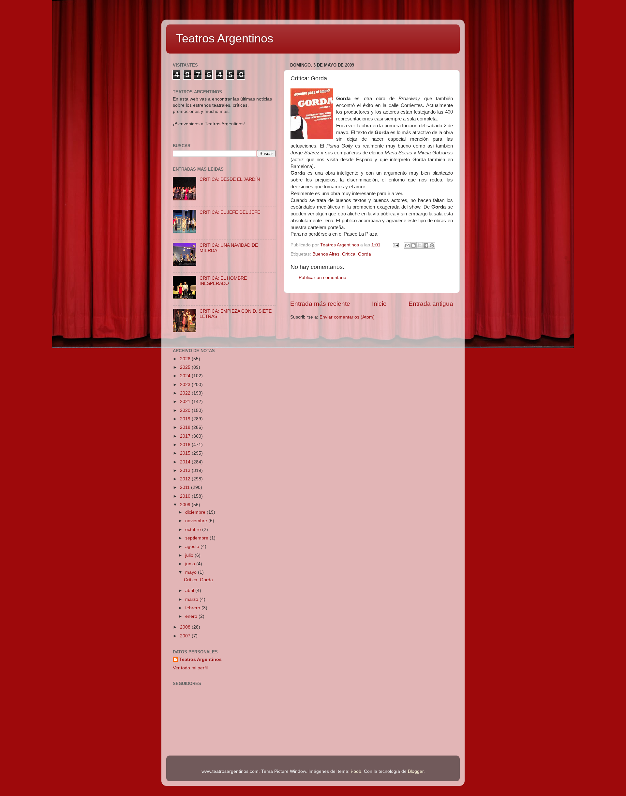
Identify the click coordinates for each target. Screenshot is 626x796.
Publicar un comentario (322, 277)
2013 (186, 470)
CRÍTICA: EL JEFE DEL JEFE (230, 212)
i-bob (356, 771)
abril (190, 590)
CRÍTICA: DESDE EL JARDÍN (230, 179)
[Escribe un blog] (413, 245)
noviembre (196, 520)
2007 (186, 635)
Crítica (348, 254)
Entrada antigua (431, 303)
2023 (186, 384)
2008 (186, 627)
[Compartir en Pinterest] (432, 245)
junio (190, 563)
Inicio (379, 303)
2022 (186, 393)
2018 (186, 427)
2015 (186, 453)
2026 (186, 358)
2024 (186, 375)
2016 (186, 444)
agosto (193, 546)
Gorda (364, 254)
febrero (193, 607)
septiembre (197, 538)
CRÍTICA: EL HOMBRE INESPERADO (223, 281)
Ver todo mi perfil (190, 667)
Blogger (416, 771)
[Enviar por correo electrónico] (407, 245)
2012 (186, 478)
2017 (186, 436)
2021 (186, 401)
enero (192, 616)
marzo (192, 599)
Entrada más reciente (320, 303)
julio (190, 555)
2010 (186, 496)
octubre (193, 529)
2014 (186, 462)
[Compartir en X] (419, 245)
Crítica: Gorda (198, 579)
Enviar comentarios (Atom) (347, 317)
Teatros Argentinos (224, 38)
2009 (186, 504)
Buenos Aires (325, 254)
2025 (186, 367)
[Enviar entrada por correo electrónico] (395, 244)
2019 (186, 418)
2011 (185, 487)
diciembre (196, 512)
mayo (191, 572)
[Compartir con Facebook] (426, 245)
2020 (186, 410)
